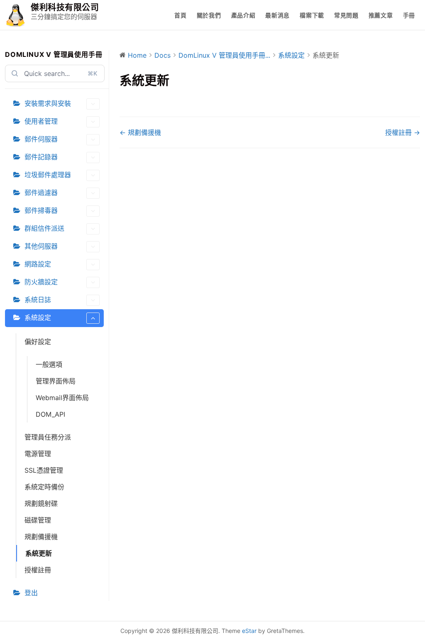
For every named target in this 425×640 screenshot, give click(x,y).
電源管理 (37, 453)
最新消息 (277, 15)
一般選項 (49, 364)
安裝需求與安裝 (47, 103)
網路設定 (37, 264)
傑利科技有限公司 (65, 7)
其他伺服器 (41, 246)
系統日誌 (37, 300)
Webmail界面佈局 (62, 397)
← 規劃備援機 (140, 132)
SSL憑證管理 (43, 470)
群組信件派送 (44, 228)
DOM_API (50, 414)
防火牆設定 (41, 282)
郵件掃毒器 (41, 210)
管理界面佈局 (56, 381)
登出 (31, 593)
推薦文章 (381, 15)
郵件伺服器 (41, 139)
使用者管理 (41, 121)
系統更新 (38, 553)
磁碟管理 (37, 520)
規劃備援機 (41, 537)
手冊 (409, 15)
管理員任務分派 (47, 437)
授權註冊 (37, 570)
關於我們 (209, 15)
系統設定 (37, 317)
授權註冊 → (402, 132)
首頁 (180, 15)
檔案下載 (312, 15)
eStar (249, 630)
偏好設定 (37, 341)
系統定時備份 (44, 487)
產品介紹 (243, 15)
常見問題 (346, 15)
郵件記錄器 (41, 157)
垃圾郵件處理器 (47, 175)
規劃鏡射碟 (41, 503)
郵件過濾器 (41, 192)
